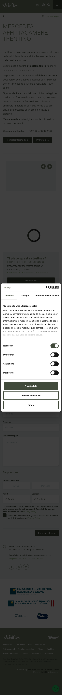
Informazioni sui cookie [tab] (47, 295)
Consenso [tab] (9, 295)
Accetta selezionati (31, 395)
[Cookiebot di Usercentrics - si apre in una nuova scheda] (46, 287)
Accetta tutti (31, 386)
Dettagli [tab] (25, 295)
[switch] (54, 354)
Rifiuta (31, 405)
